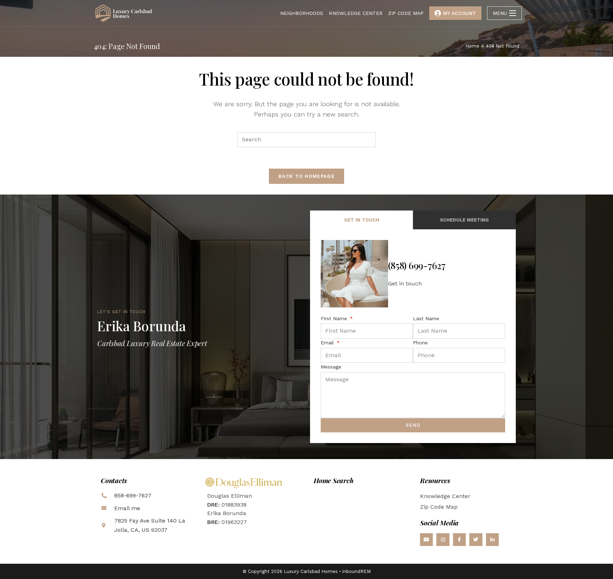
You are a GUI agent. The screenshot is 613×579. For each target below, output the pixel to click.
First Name (335, 318)
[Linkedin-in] (492, 539)
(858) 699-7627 (417, 265)
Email (328, 342)
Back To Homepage (306, 176)
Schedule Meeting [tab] (464, 220)
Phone (420, 342)
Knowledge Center (445, 496)
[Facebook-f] (459, 539)
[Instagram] (442, 539)
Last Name (426, 318)
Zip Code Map (439, 506)
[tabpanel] (413, 336)
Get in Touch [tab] (361, 220)
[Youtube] (426, 539)
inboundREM (356, 571)
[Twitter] (475, 539)
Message (331, 367)
